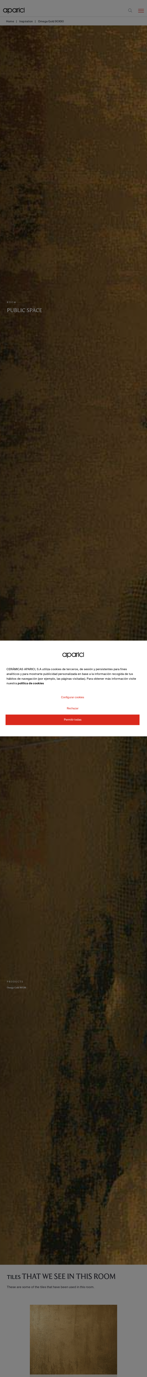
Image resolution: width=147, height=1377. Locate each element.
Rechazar (72, 708)
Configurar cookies (72, 697)
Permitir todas (72, 720)
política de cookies (31, 683)
